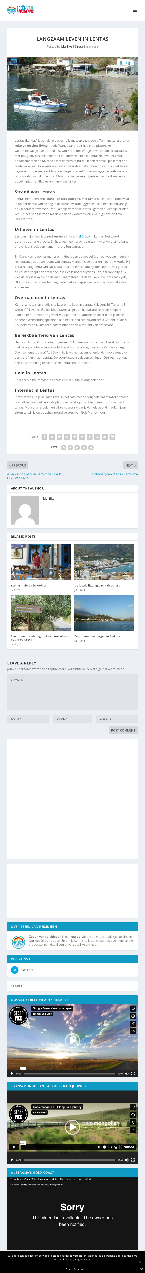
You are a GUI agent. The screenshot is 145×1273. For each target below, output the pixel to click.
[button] (72, 1040)
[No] (140, 1262)
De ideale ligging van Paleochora (97, 585)
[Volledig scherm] (133, 1073)
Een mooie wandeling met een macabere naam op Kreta (39, 637)
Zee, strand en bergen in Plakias (97, 636)
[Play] (12, 1073)
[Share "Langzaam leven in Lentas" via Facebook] (44, 437)
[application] (72, 1040)
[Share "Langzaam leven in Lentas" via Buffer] (89, 437)
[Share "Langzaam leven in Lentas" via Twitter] (52, 437)
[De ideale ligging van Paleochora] (104, 562)
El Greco (84, 236)
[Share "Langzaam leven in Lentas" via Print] (112, 437)
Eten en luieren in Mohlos (29, 585)
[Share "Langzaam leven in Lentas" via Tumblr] (67, 437)
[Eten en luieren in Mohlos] (41, 562)
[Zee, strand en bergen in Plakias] (104, 613)
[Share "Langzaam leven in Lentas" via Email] (105, 437)
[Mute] (127, 1073)
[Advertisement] (72, 799)
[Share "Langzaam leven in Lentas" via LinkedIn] (82, 437)
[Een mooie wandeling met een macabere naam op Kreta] (41, 613)
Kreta (79, 46)
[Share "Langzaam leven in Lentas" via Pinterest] (74, 437)
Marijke (66, 46)
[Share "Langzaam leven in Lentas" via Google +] (59, 437)
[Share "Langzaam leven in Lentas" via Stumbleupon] (97, 437)
